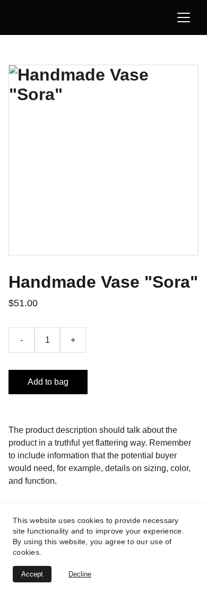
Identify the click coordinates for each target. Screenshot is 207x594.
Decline (79, 574)
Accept (32, 574)
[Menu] (183, 17)
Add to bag (48, 381)
